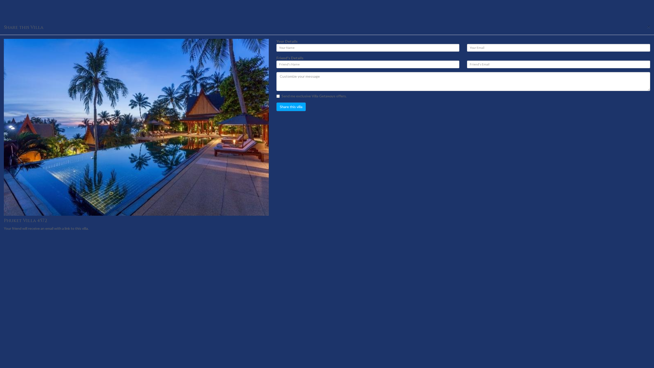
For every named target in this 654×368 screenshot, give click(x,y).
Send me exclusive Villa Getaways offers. (314, 96)
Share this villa (291, 107)
